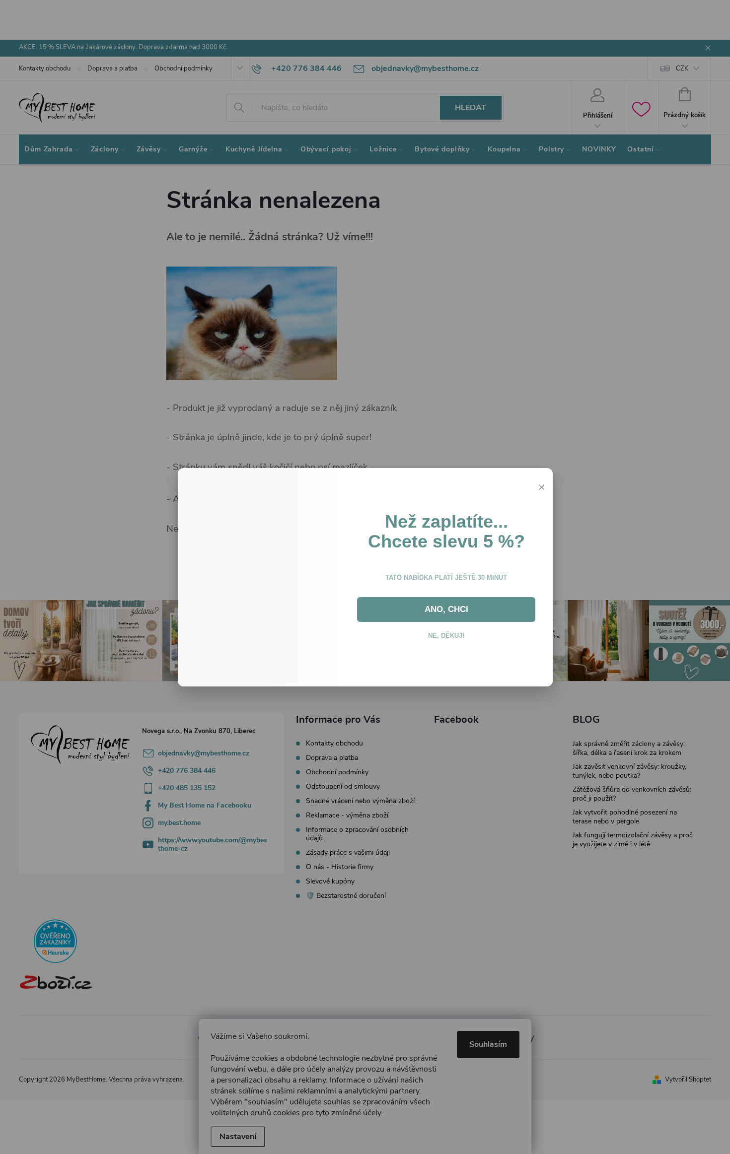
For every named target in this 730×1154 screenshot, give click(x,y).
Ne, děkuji (446, 649)
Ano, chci (446, 623)
